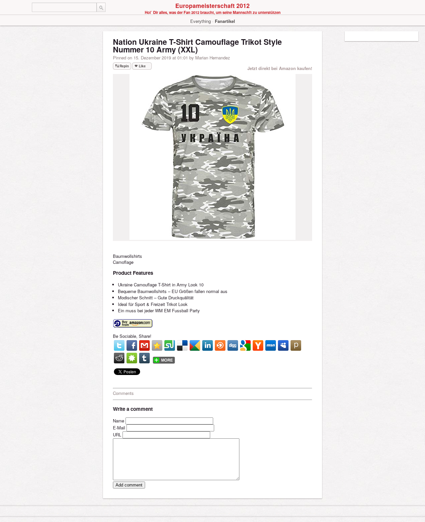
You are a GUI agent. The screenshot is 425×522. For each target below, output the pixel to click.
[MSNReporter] (270, 345)
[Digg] (232, 345)
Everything (200, 21)
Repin (124, 66)
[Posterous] (296, 345)
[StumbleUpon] (169, 345)
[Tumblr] (144, 358)
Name (118, 420)
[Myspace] (283, 345)
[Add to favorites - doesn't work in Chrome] (157, 345)
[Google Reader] (195, 345)
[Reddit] (119, 358)
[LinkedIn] (207, 345)
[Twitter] (119, 345)
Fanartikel (225, 21)
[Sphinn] (132, 358)
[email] (144, 345)
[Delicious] (182, 345)
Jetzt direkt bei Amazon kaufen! (279, 68)
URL (117, 434)
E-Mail (119, 427)
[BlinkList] (220, 345)
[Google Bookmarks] (245, 345)
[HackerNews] (258, 345)
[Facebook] (132, 345)
